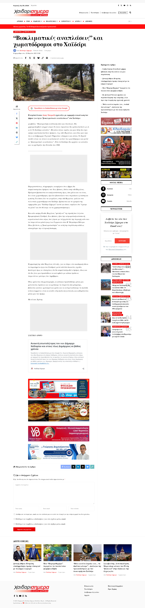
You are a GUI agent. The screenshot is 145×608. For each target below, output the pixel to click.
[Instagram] (127, 5)
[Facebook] (118, 5)
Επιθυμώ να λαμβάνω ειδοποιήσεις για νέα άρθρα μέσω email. (41, 524)
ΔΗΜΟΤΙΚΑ (18, 32)
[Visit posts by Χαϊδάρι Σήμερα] (14, 50)
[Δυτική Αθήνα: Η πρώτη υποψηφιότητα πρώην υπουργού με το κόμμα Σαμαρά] (27, 552)
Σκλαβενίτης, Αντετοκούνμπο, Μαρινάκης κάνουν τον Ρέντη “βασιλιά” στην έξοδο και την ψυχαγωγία (116, 567)
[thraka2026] (116, 121)
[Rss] (130, 5)
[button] (130, 13)
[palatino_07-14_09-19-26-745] (58, 410)
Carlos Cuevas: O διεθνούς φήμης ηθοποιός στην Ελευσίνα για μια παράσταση (113, 71)
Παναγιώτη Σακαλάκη (44, 603)
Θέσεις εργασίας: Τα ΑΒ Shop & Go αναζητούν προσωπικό (34, 26)
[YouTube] (124, 5)
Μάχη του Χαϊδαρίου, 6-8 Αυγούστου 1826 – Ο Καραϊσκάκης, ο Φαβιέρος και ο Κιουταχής (121, 288)
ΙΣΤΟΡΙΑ (115, 264)
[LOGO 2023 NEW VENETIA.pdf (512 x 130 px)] (58, 433)
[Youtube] (116, 201)
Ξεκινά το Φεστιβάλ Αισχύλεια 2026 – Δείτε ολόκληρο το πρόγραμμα (121, 320)
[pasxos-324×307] (116, 150)
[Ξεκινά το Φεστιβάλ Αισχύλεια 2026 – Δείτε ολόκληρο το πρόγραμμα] (106, 317)
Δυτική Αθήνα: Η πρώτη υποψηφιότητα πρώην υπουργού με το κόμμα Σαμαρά (115, 81)
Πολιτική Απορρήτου (116, 249)
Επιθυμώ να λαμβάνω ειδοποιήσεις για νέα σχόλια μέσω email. (41, 519)
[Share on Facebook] (26, 58)
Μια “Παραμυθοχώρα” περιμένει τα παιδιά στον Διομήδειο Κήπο (54, 566)
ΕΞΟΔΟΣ (125, 326)
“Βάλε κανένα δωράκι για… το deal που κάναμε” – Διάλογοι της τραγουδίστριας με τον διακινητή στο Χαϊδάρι (87, 567)
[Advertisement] (58, 168)
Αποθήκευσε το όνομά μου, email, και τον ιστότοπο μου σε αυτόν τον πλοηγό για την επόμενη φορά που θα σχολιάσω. (53, 514)
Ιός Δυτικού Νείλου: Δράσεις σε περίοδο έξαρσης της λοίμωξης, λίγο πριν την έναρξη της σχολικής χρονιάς (115, 97)
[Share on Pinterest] (16, 123)
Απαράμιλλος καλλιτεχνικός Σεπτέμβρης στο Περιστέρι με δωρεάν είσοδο (121, 333)
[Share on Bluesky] (38, 58)
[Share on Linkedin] (16, 127)
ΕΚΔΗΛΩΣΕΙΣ (117, 326)
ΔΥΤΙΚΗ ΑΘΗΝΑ (118, 280)
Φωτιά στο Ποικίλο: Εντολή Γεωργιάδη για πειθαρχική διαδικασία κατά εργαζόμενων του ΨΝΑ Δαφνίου (120, 304)
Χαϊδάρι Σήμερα (26, 50)
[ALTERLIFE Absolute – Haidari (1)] (116, 173)
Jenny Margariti (49, 115)
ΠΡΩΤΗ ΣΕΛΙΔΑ (29, 32)
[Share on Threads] (34, 58)
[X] (121, 5)
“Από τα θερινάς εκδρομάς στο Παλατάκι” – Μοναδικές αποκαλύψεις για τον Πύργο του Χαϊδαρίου (121, 271)
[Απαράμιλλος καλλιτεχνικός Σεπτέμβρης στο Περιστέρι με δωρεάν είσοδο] (106, 331)
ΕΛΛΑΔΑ (115, 296)
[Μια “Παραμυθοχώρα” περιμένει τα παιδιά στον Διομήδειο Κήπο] (57, 552)
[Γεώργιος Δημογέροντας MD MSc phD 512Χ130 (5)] (58, 451)
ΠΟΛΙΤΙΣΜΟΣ (117, 313)
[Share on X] (30, 58)
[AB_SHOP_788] (58, 388)
